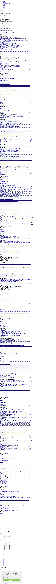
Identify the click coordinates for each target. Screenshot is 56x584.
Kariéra (4, 7)
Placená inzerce (3, 482)
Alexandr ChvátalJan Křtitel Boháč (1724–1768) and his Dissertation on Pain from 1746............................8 (15, 432)
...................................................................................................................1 (15, 233)
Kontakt (4, 8)
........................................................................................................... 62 (15, 173)
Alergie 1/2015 (3, 323)
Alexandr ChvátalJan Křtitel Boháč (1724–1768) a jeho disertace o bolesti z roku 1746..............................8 (15, 409)
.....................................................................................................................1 (15, 112)
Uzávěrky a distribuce (6, 3)
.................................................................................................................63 (15, 142)
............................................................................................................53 (15, 172)
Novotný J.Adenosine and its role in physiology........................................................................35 (15, 69)
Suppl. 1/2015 (7, 318)
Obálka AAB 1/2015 (4, 460)
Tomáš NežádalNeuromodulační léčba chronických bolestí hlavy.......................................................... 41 (15, 420)
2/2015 (6, 105)
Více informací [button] (5, 577)
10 (3, 525)
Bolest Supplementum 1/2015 (7, 298)
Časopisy (4, 2)
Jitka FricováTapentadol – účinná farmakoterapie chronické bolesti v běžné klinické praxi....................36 (16, 417)
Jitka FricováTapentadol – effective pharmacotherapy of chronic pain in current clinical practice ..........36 (16, 440)
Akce (3, 6)
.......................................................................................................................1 (15, 146)
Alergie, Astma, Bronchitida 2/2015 (8, 78)
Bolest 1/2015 (3, 402)
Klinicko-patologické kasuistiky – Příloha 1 (12, 510)
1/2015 (6, 73)
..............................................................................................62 (15, 141)
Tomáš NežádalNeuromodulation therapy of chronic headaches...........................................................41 (15, 443)
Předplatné (4, 5)
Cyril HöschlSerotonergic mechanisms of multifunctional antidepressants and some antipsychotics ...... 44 (16, 169)
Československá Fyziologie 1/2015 (8, 32)
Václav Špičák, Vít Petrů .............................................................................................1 (15, 361)
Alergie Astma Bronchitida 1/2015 (8, 458)
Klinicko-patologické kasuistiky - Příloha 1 (10, 491)
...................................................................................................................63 (15, 174)
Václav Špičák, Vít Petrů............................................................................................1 (15, 326)
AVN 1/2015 (3, 231)
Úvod (4, 1)
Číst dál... (2, 76)
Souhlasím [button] (11, 580)
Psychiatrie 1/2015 (4, 110)
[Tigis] (2, 11)
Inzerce (4, 4)
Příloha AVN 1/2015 (4, 181)
